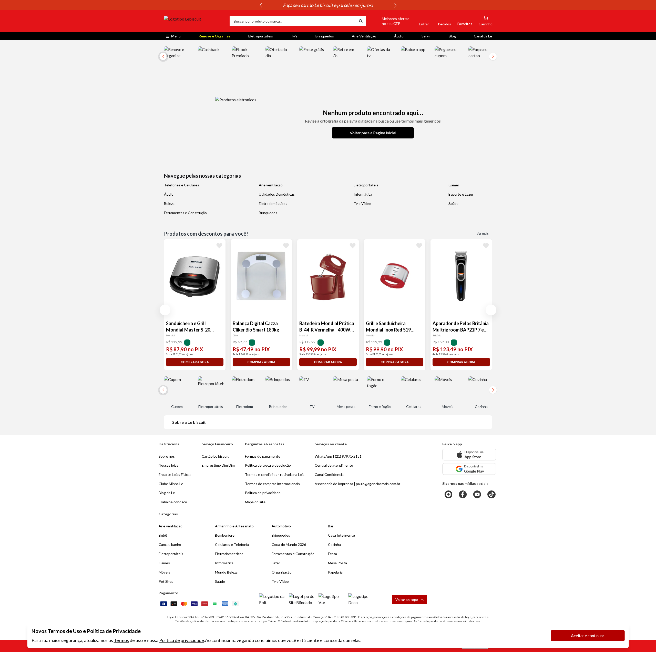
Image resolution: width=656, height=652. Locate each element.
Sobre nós (167, 456)
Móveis (164, 572)
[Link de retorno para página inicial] (194, 21)
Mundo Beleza (226, 572)
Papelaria (335, 572)
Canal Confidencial (329, 474)
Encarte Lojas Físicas (175, 474)
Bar (330, 526)
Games (164, 563)
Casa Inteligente (341, 535)
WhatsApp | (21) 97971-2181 (338, 456)
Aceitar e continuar (587, 635)
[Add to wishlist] (219, 245)
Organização (282, 572)
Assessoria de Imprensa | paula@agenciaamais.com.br (357, 484)
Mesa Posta (337, 563)
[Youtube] (477, 494)
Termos (121, 640)
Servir (426, 36)
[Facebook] (463, 494)
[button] (389, 21)
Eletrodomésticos (273, 203)
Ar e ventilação (271, 185)
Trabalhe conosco (173, 502)
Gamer (453, 185)
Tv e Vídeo (362, 203)
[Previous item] (261, 5)
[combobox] (293, 21)
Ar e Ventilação (364, 36)
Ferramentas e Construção (185, 212)
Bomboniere (224, 535)
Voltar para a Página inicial (373, 132)
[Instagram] (448, 494)
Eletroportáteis (260, 36)
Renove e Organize (214, 36)
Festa (332, 553)
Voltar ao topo (406, 599)
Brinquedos (324, 36)
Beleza (169, 203)
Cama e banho (170, 544)
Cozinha (334, 544)
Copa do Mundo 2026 (289, 544)
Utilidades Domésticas (277, 194)
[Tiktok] (491, 494)
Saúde (453, 203)
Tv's (294, 36)
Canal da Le (483, 36)
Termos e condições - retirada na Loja (274, 474)
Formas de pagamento (262, 456)
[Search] (361, 21)
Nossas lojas (168, 465)
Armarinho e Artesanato (234, 526)
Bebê (163, 535)
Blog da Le (167, 492)
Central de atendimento (334, 465)
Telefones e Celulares (181, 185)
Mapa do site (255, 502)
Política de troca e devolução (268, 465)
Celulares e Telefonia (232, 544)
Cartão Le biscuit (215, 456)
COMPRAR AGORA (195, 362)
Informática (363, 194)
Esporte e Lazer (460, 194)
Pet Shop (166, 581)
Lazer (276, 563)
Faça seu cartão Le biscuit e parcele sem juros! (328, 5)
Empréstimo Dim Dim (218, 465)
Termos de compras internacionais (272, 484)
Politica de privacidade (263, 492)
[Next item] (395, 5)
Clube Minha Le (171, 484)
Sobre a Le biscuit (189, 422)
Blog (452, 36)
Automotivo (281, 526)
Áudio (399, 36)
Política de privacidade (181, 640)
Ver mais (483, 233)
